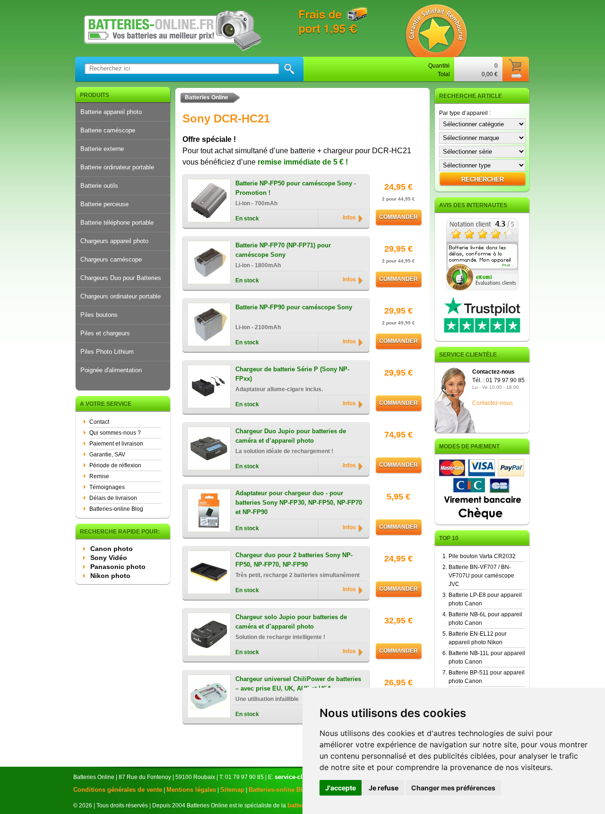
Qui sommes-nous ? (115, 432)
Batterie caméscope (107, 130)
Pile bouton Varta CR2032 (482, 556)
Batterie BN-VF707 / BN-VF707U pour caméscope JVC (481, 575)
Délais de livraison (113, 498)
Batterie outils (99, 185)
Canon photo (111, 548)
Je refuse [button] (383, 788)
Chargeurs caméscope (111, 259)
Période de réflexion (115, 465)
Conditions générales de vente (117, 789)
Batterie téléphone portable (117, 222)
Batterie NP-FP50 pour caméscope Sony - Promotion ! (295, 188)
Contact (99, 422)
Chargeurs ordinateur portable (120, 296)
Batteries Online (206, 97)
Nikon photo (110, 575)
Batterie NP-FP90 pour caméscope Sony (293, 307)
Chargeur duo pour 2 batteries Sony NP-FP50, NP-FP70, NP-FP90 (294, 559)
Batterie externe (102, 148)
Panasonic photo (118, 566)
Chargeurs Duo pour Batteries (120, 277)
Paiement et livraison (116, 443)
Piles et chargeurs (105, 333)
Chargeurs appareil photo (114, 241)
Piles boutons (99, 314)
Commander (398, 217)
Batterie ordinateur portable (117, 167)
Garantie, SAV (107, 454)
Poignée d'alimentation (111, 370)
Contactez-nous (492, 403)
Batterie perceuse (104, 204)
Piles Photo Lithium (107, 351)
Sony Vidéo (108, 557)
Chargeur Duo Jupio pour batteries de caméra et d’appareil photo (290, 436)
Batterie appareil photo (111, 111)
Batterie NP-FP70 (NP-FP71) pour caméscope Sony (283, 250)
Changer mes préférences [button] (453, 788)
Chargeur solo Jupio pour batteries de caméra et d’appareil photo (291, 621)
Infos (349, 217)
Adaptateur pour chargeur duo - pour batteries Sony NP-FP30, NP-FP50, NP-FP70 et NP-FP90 (298, 499)
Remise (99, 476)
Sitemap (232, 789)
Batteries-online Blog (116, 509)
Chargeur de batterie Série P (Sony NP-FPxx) (292, 374)
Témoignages (107, 487)
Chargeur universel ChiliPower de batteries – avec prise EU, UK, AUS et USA (298, 683)
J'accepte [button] (340, 788)
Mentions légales (191, 789)
